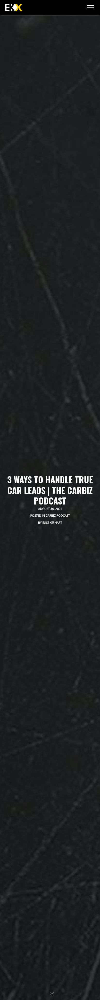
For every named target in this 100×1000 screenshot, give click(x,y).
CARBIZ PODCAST (58, 516)
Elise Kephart (52, 523)
